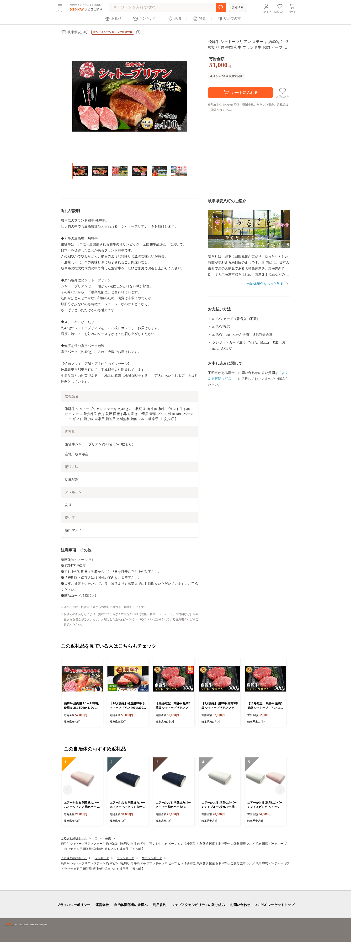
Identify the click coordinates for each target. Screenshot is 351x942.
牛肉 (108, 838)
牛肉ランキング (152, 858)
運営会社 (102, 905)
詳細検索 (237, 7)
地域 (177, 18)
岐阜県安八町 (78, 32)
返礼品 (116, 18)
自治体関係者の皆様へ (131, 905)
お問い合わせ (240, 905)
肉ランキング (125, 858)
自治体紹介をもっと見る (265, 284)
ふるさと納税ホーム (74, 838)
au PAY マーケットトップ (274, 905)
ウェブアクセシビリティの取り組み (198, 905)
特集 (202, 18)
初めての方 (232, 18)
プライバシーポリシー (73, 905)
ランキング (147, 18)
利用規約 (159, 905)
